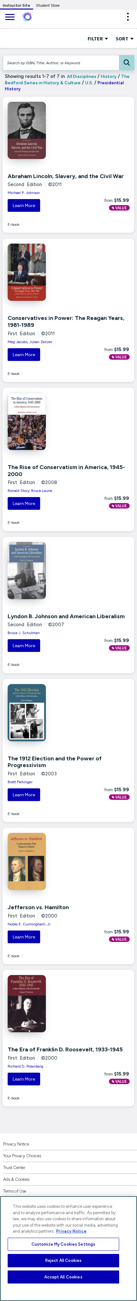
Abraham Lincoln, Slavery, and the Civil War (66, 176)
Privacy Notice (16, 1144)
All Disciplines (81, 76)
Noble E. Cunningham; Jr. (29, 924)
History (109, 76)
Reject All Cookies (63, 1260)
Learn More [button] (24, 205)
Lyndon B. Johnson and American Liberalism (66, 616)
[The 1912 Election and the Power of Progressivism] (46, 712)
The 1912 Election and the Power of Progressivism (55, 762)
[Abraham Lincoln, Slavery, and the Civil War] (46, 130)
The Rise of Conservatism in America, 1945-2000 (66, 471)
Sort (122, 38)
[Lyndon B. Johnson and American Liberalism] (46, 570)
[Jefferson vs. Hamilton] (46, 861)
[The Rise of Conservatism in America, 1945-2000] (46, 421)
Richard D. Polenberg (25, 1066)
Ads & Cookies (16, 1179)
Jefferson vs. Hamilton (38, 907)
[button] (127, 17)
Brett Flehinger (20, 782)
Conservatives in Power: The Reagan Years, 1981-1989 (66, 322)
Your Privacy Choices (22, 1155)
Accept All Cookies (63, 1277)
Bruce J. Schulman (24, 633)
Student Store (48, 5)
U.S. (89, 83)
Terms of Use (14, 1191)
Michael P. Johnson (24, 192)
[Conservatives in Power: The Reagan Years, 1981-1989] (46, 272)
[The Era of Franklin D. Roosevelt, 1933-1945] (46, 1003)
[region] (68, 1248)
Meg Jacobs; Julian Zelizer (30, 342)
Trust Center (14, 1167)
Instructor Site (16, 5)
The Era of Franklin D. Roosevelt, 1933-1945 (65, 1049)
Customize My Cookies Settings (64, 1244)
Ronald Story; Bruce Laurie (30, 490)
